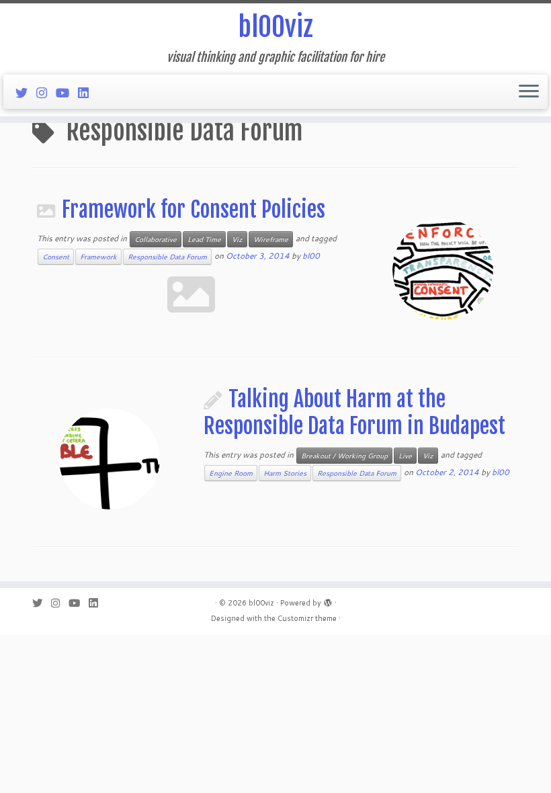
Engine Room (231, 473)
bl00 (311, 255)
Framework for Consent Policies (193, 209)
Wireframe (270, 239)
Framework (98, 256)
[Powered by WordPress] (328, 600)
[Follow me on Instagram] (46, 92)
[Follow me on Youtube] (67, 92)
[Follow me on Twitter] (25, 92)
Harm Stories (284, 473)
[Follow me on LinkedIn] (87, 92)
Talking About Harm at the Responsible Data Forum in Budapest (354, 413)
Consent (55, 256)
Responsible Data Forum (167, 256)
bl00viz (275, 27)
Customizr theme (307, 618)
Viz (237, 239)
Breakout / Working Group (344, 455)
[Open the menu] (529, 92)
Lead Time (204, 239)
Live (405, 455)
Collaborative (155, 239)
